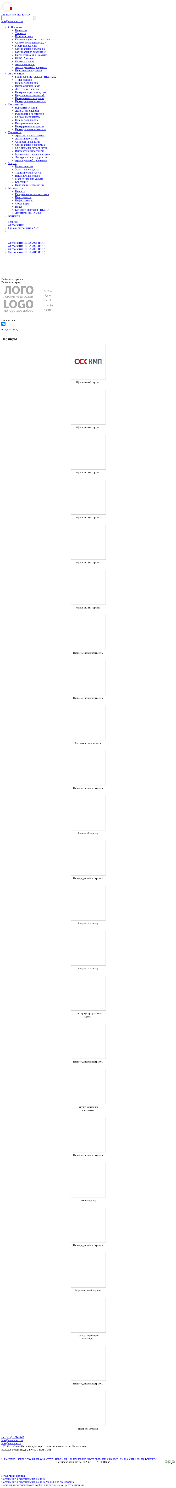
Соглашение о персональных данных (23, 1478)
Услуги (12, 163)
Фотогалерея (22, 203)
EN (24, 14)
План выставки (24, 36)
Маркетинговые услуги (29, 178)
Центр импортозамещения (30, 92)
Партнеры (21, 30)
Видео (19, 206)
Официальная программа (30, 144)
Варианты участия (26, 107)
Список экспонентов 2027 (30, 42)
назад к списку (10, 329)
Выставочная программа (29, 150)
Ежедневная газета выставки (32, 194)
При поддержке (77, 1458)
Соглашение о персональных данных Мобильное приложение (37, 1481)
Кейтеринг (21, 181)
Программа (14, 132)
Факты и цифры (24, 61)
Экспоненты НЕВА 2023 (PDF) (26, 245)
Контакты (14, 215)
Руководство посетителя (29, 113)
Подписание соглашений (30, 95)
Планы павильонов (26, 82)
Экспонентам (16, 73)
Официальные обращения (30, 51)
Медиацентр (15, 188)
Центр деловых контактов (30, 101)
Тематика (20, 33)
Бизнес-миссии (24, 166)
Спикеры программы (27, 141)
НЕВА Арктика (24, 58)
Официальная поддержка (30, 48)
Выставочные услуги (27, 175)
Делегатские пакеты (27, 89)
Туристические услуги (28, 172)
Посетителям (16, 104)
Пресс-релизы (23, 197)
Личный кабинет (11, 14)
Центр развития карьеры (29, 98)
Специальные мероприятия (31, 147)
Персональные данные (28, 70)
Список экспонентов (27, 116)
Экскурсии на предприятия (31, 157)
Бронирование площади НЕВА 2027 (36, 76)
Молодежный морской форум (32, 154)
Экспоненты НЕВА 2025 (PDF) (26, 242)
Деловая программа (26, 138)
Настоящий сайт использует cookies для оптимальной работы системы (42, 1485)
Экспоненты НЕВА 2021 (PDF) (26, 248)
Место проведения (26, 45)
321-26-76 (12, 1437)
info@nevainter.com (12, 21)
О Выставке (15, 27)
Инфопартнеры (24, 200)
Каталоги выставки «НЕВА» (32, 209)
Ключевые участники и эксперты (34, 39)
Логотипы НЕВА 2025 (28, 212)
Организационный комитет (31, 54)
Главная (13, 221)
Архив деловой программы (31, 67)
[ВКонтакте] (3, 324)
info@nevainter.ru (11, 1443)
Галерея (139, 1458)
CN (28, 14)
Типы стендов (23, 79)
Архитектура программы (30, 135)
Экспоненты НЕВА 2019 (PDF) (26, 252)
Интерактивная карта (27, 85)
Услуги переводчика (27, 169)
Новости (20, 191)
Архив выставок (25, 64)
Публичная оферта (13, 1475)
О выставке (8, 1458)
